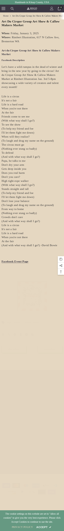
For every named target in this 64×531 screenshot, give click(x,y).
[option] (32, 296)
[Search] (12, 9)
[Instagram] (8, 408)
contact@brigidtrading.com (23, 397)
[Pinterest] (14, 334)
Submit (54, 454)
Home (6, 16)
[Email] (32, 334)
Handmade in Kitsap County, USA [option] (32, 2)
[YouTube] (22, 408)
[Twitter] (8, 334)
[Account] (51, 8)
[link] (32, 296)
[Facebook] (3, 334)
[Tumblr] (20, 334)
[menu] (3, 8)
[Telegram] (26, 334)
